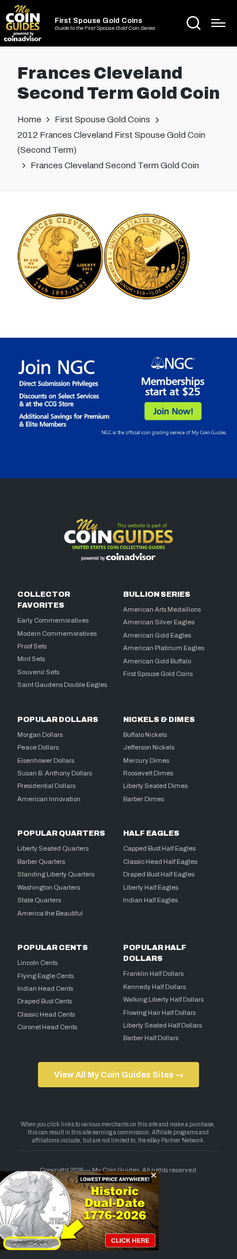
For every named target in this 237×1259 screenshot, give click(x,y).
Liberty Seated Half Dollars (162, 1025)
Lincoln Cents (37, 962)
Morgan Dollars (40, 734)
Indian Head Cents (45, 988)
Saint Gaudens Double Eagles (62, 684)
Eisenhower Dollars (45, 760)
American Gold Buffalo (157, 661)
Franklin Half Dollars (153, 973)
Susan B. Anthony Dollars (54, 773)
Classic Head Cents (46, 1014)
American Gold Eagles (157, 635)
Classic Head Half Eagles (160, 861)
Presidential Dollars (46, 785)
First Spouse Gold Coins (98, 21)
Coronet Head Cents (47, 1027)
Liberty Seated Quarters (53, 848)
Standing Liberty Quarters (55, 874)
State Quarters (39, 900)
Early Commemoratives (53, 620)
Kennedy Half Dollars (154, 986)
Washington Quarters (48, 887)
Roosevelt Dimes (148, 773)
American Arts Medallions (162, 609)
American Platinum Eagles (163, 647)
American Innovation (49, 798)
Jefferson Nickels (148, 747)
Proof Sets (32, 646)
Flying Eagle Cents (45, 975)
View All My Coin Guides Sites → (119, 1074)
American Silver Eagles (158, 622)
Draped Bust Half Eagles (158, 874)
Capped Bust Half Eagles (159, 848)
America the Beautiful (50, 913)
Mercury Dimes (146, 760)
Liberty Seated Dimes (155, 785)
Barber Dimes (143, 798)
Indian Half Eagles (150, 900)
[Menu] (218, 23)
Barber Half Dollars (150, 1037)
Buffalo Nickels (145, 734)
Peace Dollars (38, 747)
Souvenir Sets (38, 672)
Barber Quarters (41, 861)
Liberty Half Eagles (150, 887)
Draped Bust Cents (44, 1001)
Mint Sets (31, 658)
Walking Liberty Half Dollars (163, 999)
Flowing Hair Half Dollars (159, 1012)
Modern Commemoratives (57, 633)
